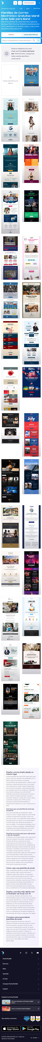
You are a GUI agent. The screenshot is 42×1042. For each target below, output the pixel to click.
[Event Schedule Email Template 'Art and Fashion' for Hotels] (10, 743)
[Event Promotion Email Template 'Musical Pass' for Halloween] (31, 573)
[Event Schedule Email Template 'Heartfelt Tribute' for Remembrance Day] (10, 389)
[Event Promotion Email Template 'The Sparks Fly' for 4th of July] (31, 382)
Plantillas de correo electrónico (8, 8)
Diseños (11, 34)
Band (27, 8)
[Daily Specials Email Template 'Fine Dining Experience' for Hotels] (10, 569)
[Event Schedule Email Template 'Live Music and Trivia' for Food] (10, 340)
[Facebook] (20, 953)
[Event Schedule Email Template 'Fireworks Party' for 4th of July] (31, 435)
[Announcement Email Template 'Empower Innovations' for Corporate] (10, 120)
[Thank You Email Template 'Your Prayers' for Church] (31, 658)
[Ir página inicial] (2, 3)
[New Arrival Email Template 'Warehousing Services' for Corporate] (10, 258)
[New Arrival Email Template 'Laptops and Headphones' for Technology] (10, 481)
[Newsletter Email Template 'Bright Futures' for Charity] (10, 212)
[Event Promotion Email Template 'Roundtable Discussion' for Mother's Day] (31, 258)
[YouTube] (38, 953)
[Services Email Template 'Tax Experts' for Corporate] (10, 662)
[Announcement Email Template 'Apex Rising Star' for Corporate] (31, 527)
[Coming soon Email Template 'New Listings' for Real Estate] (10, 526)
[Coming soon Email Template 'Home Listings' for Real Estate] (31, 701)
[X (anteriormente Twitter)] (32, 953)
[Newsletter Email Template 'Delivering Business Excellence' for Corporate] (31, 343)
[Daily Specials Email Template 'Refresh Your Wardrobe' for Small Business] (31, 120)
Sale (21, 8)
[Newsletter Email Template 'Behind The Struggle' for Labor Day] (10, 300)
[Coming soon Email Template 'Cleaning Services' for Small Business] (31, 616)
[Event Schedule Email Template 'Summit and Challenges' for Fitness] (31, 163)
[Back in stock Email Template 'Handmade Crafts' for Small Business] (10, 428)
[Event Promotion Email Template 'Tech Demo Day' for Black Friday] (31, 206)
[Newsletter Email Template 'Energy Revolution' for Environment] (31, 476)
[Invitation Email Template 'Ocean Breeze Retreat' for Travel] (10, 619)
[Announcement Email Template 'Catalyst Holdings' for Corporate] (10, 166)
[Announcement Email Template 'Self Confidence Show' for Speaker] (10, 699)
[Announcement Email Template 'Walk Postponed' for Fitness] (31, 80)
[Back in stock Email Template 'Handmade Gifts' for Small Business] (31, 300)
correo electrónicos (31, 34)
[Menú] (39, 3)
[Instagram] (26, 953)
